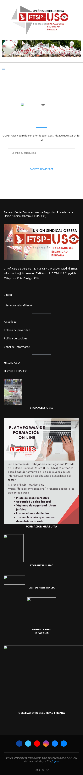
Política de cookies (15, 338)
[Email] (64, 743)
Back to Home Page (41, 169)
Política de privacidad (17, 330)
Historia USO (12, 362)
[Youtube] (37, 743)
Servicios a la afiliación (19, 305)
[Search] (79, 68)
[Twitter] (28, 743)
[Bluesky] (55, 743)
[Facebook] (19, 743)
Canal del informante (17, 347)
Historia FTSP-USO (15, 371)
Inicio (8, 295)
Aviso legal (10, 321)
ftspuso (55, 761)
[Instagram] (46, 743)
